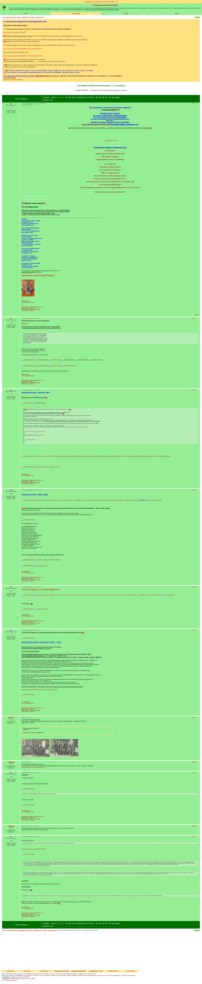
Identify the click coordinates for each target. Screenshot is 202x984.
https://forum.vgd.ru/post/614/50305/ (15, 32)
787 (107, 97)
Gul (52, 100)
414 (70, 97)
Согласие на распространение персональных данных (93, 975)
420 (89, 97)
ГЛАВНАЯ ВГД (113, 971)
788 (110, 97)
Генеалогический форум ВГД (105, 5)
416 (76, 97)
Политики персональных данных (61, 975)
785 (100, 97)
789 (113, 97)
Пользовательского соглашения (39, 975)
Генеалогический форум (9, 930)
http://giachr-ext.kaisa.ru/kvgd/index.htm (33, 767)
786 (103, 97)
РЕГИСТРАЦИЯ (76, 13)
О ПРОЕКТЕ (10, 971)
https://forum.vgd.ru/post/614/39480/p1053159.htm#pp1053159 (23, 56)
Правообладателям (11, 980)
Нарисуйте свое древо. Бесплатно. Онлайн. (99, 2)
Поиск (177, 13)
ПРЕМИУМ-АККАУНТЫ (78, 971)
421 (93, 97)
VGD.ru (25, 13)
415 (73, 97)
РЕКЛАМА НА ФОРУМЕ (61, 971)
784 (97, 97)
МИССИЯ (27, 971)
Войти (126, 13)
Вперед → (118, 97)
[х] (117, 2)
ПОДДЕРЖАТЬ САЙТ (96, 971)
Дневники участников (13, 17)
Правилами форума (128, 975)
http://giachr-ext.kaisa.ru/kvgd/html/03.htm (33, 849)
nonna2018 (11, 717)
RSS (28, 977)
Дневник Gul (40, 17)
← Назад (53, 97)
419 (86, 97)
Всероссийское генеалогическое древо (22, 978)
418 (83, 97)
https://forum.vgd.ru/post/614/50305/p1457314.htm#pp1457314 (23, 49)
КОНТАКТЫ (44, 971)
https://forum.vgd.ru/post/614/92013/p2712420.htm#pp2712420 (40, 689)
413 (67, 97)
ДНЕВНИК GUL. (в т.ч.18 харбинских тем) (28, 302)
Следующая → (24, 98)
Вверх (193, 103)
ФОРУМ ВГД (130, 971)
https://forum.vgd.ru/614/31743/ (96, 124)
